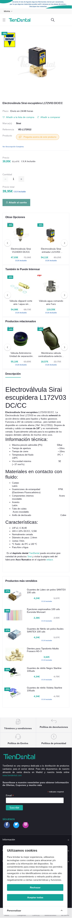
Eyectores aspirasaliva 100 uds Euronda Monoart (43, 610)
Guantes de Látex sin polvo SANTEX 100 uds (46, 591)
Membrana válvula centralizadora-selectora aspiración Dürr (51, 355)
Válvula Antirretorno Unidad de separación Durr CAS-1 (21, 355)
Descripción (13, 373)
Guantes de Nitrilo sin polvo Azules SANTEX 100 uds (45, 630)
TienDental (34, 553)
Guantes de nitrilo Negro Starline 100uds (44, 669)
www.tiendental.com (12, 775)
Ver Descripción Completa (13, 147)
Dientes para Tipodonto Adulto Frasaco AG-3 (43, 650)
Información (9, 839)
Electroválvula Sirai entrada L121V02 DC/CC (51, 250)
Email (10, 795)
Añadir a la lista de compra (20, 117)
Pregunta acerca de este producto (39, 137)
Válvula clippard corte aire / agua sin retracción (21, 303)
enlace (49, 559)
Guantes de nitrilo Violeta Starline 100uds (44, 689)
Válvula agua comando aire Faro (51, 303)
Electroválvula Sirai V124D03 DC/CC (21, 250)
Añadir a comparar (50, 117)
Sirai (18, 123)
